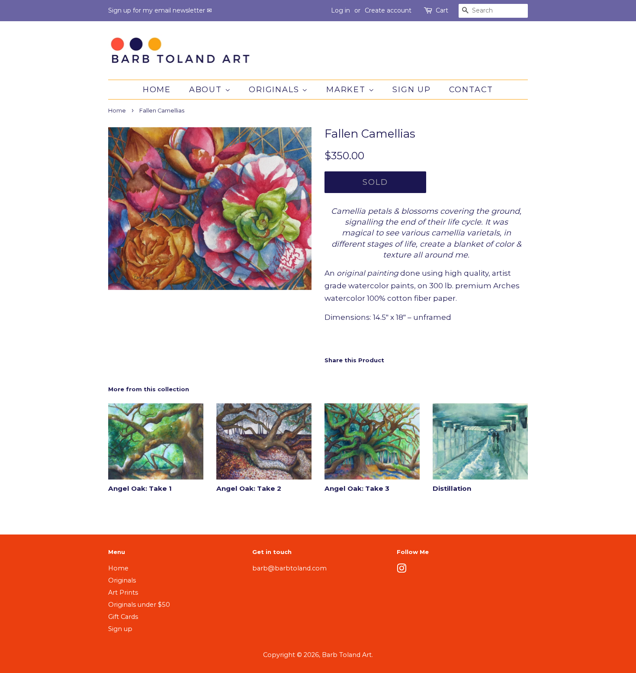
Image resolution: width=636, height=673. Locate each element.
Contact (471, 89)
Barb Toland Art (347, 655)
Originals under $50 (139, 605)
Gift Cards (123, 617)
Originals (275, 89)
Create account (388, 10)
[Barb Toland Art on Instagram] (401, 570)
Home (157, 89)
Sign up (411, 89)
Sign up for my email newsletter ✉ (160, 10)
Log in (340, 10)
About (207, 89)
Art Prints (123, 592)
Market (347, 89)
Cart (442, 10)
